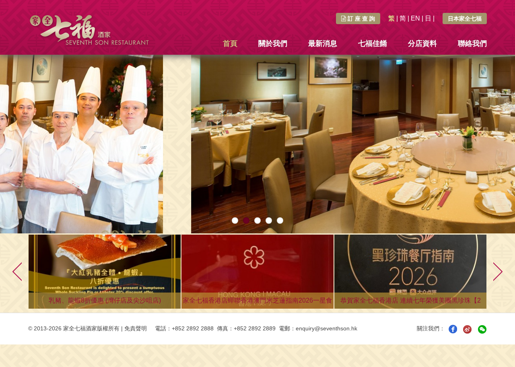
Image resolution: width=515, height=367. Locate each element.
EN (415, 18)
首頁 (230, 43)
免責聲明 (135, 328)
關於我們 (272, 43)
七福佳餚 (372, 43)
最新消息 (322, 43)
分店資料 (422, 43)
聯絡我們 (472, 43)
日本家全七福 (465, 18)
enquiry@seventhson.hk (326, 328)
